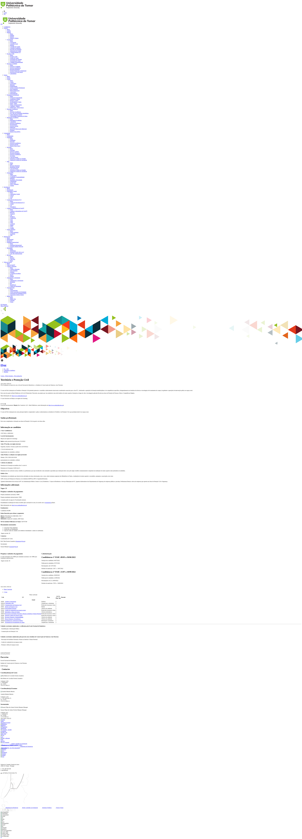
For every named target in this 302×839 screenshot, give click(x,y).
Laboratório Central (12, 191)
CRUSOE (12, 259)
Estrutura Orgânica (47, 807)
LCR (11, 219)
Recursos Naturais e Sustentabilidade (14, 617)
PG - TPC (6, 369)
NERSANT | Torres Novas (17, 107)
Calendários (13, 121)
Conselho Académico (15, 48)
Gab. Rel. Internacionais (16, 253)
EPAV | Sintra (13, 103)
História (9, 32)
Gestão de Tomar (14, 58)
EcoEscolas (13, 182)
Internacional (7, 236)
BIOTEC (12, 212)
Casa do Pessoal (14, 157)
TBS (11, 235)
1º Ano (5, 592)
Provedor (12, 141)
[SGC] (2, 751)
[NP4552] (3, 749)
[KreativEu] (4, 752)
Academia (12, 233)
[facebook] (2, 810)
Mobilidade (10, 248)
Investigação (7, 187)
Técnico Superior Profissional (17, 87)
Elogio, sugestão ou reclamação (30, 807)
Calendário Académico (9, 370)
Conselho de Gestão (15, 46)
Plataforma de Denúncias (11, 807)
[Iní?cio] (17, 8)
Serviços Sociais (14, 126)
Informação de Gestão (15, 51)
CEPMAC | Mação (15, 106)
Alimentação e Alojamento (13, 277)
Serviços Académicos (15, 68)
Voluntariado (13, 181)
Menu (8, 29)
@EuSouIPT (10, 173)
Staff (8, 161)
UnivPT (6, 28)
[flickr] (14, 810)
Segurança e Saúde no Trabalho (18, 158)
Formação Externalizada (13, 95)
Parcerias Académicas (12, 109)
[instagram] (5, 810)
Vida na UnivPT (8, 262)
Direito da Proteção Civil (11, 606)
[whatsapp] (17, 810)
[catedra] (3, 755)
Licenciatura (13, 83)
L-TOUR (12, 224)
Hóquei (12, 276)
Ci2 (11, 205)
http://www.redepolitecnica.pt (56, 405)
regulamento (48, 502)
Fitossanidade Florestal (10, 608)
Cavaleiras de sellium (15, 273)
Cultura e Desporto (11, 266)
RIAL (11, 260)
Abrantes (12, 300)
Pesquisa (5, 304)
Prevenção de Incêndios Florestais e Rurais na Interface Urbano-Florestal (23, 613)
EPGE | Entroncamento (16, 104)
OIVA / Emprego (14, 184)
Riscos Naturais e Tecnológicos (13, 619)
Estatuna (12, 272)
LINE (11, 222)
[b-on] (2, 756)
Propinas (12, 130)
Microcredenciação (15, 90)
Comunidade (7, 133)
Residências (13, 284)
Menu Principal (4, 306)
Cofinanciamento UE (15, 52)
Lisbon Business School (16, 114)
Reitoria (12, 45)
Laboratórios (13, 73)
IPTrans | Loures (14, 100)
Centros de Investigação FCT (14, 199)
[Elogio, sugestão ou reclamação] (5, 742)
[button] (1, 837)
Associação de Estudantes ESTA (18, 293)
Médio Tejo (10, 296)
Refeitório (12, 282)
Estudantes (9, 137)
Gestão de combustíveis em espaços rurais (15, 610)
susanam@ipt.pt (13, 546)
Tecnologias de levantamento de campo (14, 622)
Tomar (11, 302)
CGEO (12, 204)
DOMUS (12, 216)
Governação (10, 39)
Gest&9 (12, 228)
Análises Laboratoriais (10, 601)
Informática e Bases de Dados (12, 612)
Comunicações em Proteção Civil (13, 605)
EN (5, 14)
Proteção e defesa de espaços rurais (13, 615)
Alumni (12, 185)
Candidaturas (7, 26)
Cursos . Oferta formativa (7, 376)
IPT (2, 24)
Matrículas (12, 127)
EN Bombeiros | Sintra (15, 102)
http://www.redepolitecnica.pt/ (19, 395)
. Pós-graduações (18, 376)
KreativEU (9, 241)
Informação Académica (12, 117)
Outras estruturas (11, 229)
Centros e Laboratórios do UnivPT (15, 208)
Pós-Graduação (14, 89)
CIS (11, 215)
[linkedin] (11, 810)
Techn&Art (13, 207)
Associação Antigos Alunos (17, 294)
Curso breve (13, 92)
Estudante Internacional (13, 242)
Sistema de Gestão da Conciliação (18, 160)
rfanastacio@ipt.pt (20, 541)
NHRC (12, 225)
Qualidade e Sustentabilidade (17, 177)
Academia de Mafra (15, 99)
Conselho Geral (14, 43)
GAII (11, 197)
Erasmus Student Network (16, 246)
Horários (6, 372)
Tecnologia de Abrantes (16, 59)
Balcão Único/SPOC (15, 131)
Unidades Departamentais (16, 62)
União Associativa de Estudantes (18, 292)
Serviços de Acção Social (16, 72)
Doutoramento (13, 86)
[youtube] (8, 810)
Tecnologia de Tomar (15, 61)
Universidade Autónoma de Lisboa (18, 116)
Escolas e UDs (10, 53)
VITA (11, 226)
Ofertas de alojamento (15, 286)
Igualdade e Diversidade (16, 180)
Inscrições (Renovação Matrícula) (18, 129)
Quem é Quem (59, 807)
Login (5, 12)
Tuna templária (13, 270)
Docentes (9, 147)
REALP (9, 255)
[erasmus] (3, 753)
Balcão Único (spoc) (15, 146)
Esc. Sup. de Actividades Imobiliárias (19, 113)
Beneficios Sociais (14, 167)
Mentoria (12, 178)
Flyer (3, 365)
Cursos (8, 79)
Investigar (12, 155)
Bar (11, 283)
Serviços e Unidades (12, 63)
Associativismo (10, 287)
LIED (11, 221)
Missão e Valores (14, 38)
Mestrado (12, 85)
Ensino (5, 75)
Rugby (11, 275)
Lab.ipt (12, 195)
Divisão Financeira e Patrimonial (18, 70)
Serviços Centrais (14, 151)
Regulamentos (13, 124)
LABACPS (13, 218)
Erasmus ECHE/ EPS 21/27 (17, 252)
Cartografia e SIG (9, 603)
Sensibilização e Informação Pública (14, 620)
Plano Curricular (8, 589)
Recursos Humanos (15, 69)
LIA (11, 198)
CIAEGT (12, 214)
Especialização (13, 93)
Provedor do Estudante (15, 49)
